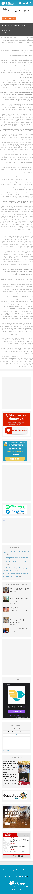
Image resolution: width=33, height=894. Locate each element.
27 (28, 744)
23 (12, 744)
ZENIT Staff (4, 32)
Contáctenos (26, 873)
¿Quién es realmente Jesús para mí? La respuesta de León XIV (10, 776)
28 (5, 747)
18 (20, 741)
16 (12, 741)
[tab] (9, 835)
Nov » (8, 750)
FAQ (12, 870)
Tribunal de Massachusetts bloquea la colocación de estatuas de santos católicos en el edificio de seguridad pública (15, 569)
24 (16, 744)
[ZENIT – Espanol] (9, 3)
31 (16, 747)
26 (24, 744)
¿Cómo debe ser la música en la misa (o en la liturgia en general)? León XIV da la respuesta (19, 589)
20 (28, 741)
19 (24, 741)
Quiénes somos (5, 870)
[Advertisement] (16, 393)
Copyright (19, 873)
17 (16, 741)
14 (5, 741)
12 (24, 738)
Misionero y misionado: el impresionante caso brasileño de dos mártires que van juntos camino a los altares (19, 610)
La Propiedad (18, 870)
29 (9, 747)
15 (9, 741)
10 (16, 738)
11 (20, 738)
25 (20, 744)
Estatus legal (11, 873)
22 (9, 744)
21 (5, 744)
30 (12, 747)
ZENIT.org (19, 37)
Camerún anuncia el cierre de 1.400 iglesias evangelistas (18, 629)
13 (28, 738)
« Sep (4, 750)
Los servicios (27, 870)
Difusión (5, 873)
